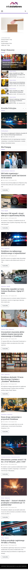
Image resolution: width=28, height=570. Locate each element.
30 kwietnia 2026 (21, 94)
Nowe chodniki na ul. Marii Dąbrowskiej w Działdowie (16, 91)
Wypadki (6, 210)
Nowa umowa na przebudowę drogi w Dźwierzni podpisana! (17, 83)
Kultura (7, 329)
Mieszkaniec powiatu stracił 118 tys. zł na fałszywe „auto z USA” (13, 461)
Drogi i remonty (6, 60)
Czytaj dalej (5, 190)
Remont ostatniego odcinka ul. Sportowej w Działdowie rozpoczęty (17, 101)
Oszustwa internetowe (6, 457)
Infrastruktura (4, 414)
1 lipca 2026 (12, 136)
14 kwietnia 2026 (21, 103)
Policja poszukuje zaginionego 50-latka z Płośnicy (12, 542)
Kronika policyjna (4, 131)
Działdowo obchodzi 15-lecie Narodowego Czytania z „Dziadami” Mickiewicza (12, 379)
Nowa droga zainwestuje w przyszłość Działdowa (11, 418)
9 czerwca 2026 (21, 77)
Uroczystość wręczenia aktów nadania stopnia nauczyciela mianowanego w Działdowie (12, 334)
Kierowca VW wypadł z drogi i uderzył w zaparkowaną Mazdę (13, 214)
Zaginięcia (6, 537)
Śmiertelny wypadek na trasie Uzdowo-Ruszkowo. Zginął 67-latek (12, 291)
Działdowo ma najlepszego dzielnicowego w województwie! (13, 252)
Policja (2, 210)
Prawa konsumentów (15, 457)
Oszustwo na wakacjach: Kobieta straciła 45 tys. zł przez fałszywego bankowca (14, 133)
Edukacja (3, 329)
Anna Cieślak (6, 67)
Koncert (2, 498)
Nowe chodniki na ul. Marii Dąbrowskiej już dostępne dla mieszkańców (17, 75)
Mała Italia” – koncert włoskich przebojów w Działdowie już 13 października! (13, 503)
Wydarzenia (12, 170)
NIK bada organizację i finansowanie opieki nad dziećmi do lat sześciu (13, 176)
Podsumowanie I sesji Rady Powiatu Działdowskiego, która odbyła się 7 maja (6, 42)
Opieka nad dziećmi (5, 170)
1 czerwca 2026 (21, 85)
